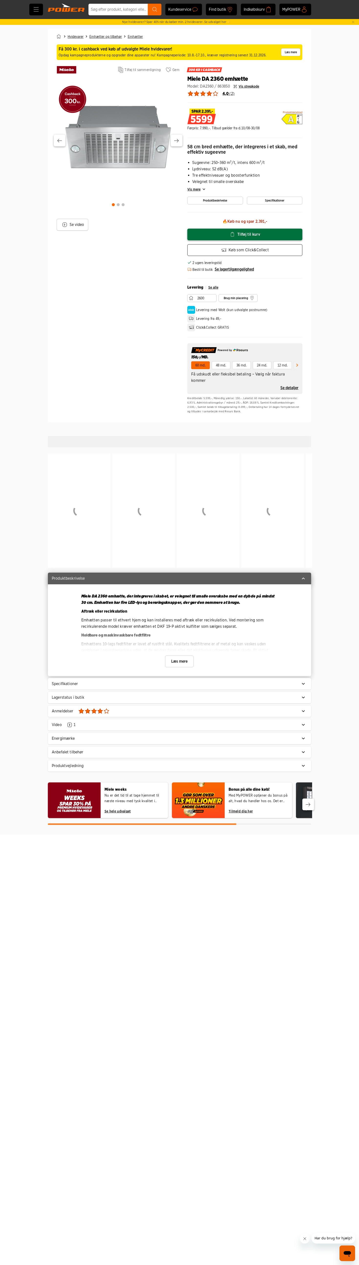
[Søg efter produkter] (154, 9)
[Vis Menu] (36, 9)
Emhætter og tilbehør (105, 37)
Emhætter (135, 37)
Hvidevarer (76, 37)
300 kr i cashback (204, 70)
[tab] (113, 204)
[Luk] (353, 22)
